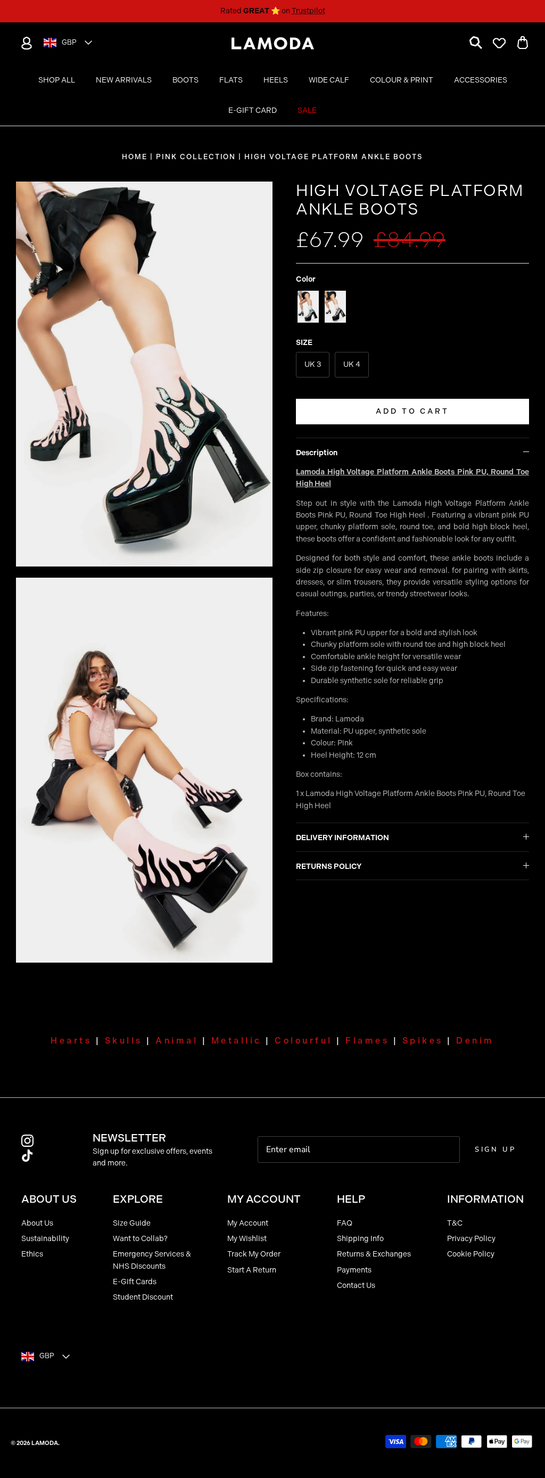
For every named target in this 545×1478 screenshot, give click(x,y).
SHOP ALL (56, 80)
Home (134, 157)
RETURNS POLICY (328, 866)
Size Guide (132, 1223)
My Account (247, 1223)
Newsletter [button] (129, 1137)
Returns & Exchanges (374, 1254)
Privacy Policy (471, 1238)
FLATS (231, 80)
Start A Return (251, 1270)
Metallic (236, 1041)
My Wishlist (247, 1238)
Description (316, 452)
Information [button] (485, 1199)
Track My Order (253, 1254)
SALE (307, 110)
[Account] (24, 43)
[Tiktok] (27, 1155)
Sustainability (45, 1238)
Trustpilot (308, 10)
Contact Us (356, 1285)
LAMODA (44, 1443)
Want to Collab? (140, 1238)
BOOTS (185, 80)
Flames (367, 1041)
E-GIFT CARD (252, 110)
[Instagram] (27, 1141)
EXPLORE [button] (138, 1199)
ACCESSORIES (480, 80)
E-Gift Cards (134, 1281)
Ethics (32, 1254)
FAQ (344, 1223)
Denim (475, 1041)
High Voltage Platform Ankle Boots (333, 157)
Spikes (422, 1041)
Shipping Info (360, 1238)
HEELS (275, 80)
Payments (354, 1270)
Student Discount (143, 1297)
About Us (37, 1223)
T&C (455, 1223)
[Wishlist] (499, 43)
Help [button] (351, 1199)
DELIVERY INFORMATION (342, 837)
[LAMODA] (273, 43)
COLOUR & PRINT (401, 80)
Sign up (495, 1149)
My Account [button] (264, 1199)
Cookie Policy (470, 1254)
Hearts (71, 1041)
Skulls (124, 1041)
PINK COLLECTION (196, 157)
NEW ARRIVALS (124, 80)
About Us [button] (49, 1199)
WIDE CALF (329, 80)
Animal (176, 1041)
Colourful (304, 1041)
